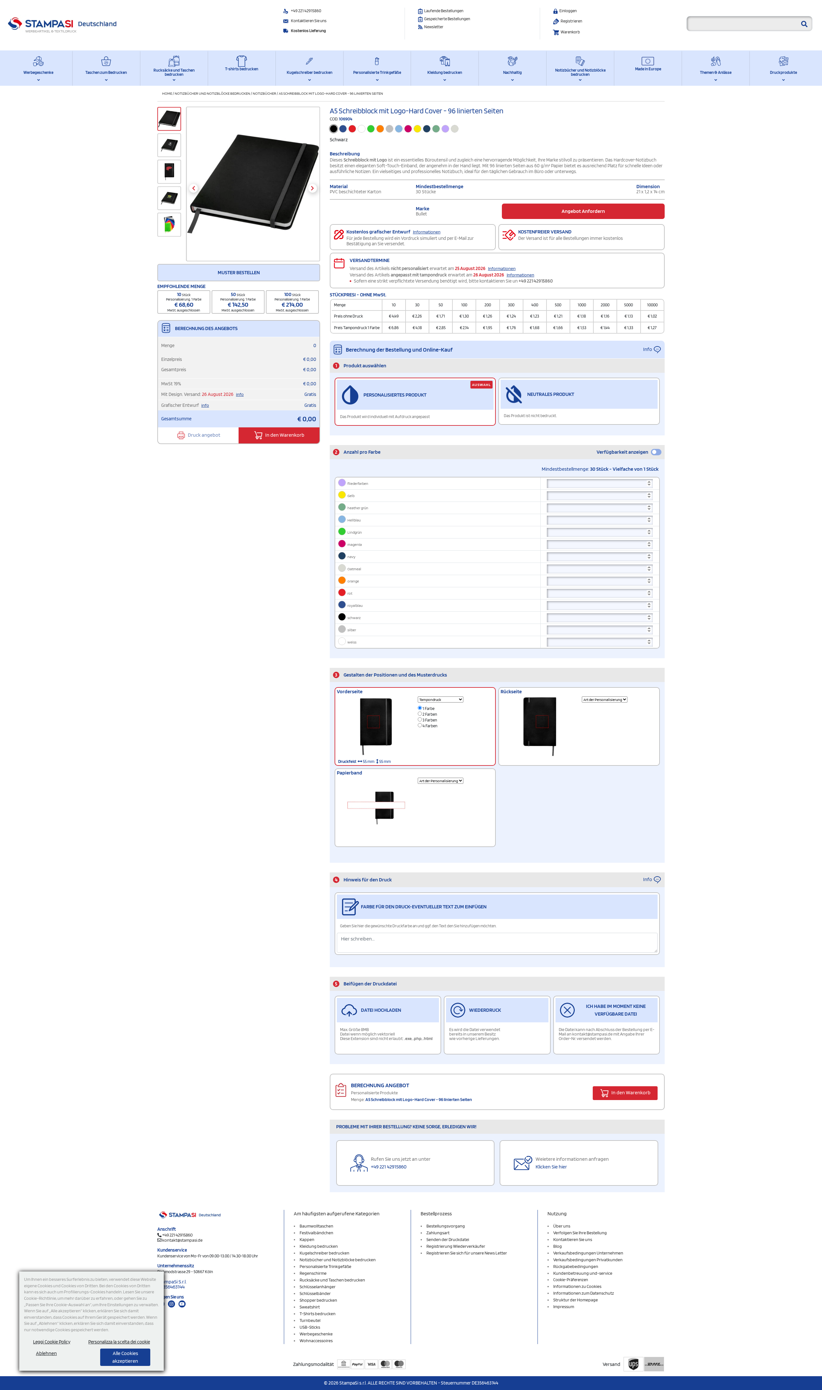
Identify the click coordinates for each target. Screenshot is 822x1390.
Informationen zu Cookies (577, 1286)
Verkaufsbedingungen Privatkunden (588, 1259)
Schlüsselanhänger (318, 1286)
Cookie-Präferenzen (570, 1279)
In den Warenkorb (284, 435)
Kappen (307, 1239)
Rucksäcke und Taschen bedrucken (174, 72)
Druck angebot (203, 435)
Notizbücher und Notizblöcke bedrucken (580, 72)
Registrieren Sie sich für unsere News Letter (466, 1252)
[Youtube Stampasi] (182, 1304)
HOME (167, 93)
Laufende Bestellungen (443, 10)
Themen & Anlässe (715, 72)
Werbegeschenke (38, 72)
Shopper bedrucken (318, 1300)
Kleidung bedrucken (444, 72)
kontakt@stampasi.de (182, 1240)
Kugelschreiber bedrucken (309, 72)
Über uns (561, 1225)
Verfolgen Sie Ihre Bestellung (580, 1232)
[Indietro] (193, 188)
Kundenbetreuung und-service (582, 1273)
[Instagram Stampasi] (171, 1304)
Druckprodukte (783, 72)
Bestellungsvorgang (445, 1225)
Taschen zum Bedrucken (106, 72)
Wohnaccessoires (316, 1340)
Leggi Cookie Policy (51, 1342)
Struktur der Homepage (575, 1299)
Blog (557, 1246)
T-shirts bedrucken (241, 68)
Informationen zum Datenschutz (583, 1293)
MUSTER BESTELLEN (239, 272)
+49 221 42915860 (306, 10)
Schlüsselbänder (315, 1293)
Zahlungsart (438, 1232)
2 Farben (429, 714)
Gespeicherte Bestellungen (447, 18)
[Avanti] (312, 188)
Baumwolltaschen (316, 1225)
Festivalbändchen (316, 1232)
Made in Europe (648, 68)
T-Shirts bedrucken (318, 1313)
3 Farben (429, 720)
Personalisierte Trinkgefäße (377, 72)
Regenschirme (313, 1273)
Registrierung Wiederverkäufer (455, 1246)
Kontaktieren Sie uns (309, 20)
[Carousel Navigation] (253, 188)
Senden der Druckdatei (447, 1239)
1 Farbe (428, 708)
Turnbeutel (310, 1320)
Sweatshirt (310, 1306)
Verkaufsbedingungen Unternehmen (588, 1252)
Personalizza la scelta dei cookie (119, 1342)
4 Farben (429, 725)
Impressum (563, 1306)
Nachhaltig (512, 72)
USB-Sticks (310, 1327)
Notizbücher (264, 93)
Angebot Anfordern (583, 211)
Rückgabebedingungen (575, 1266)
